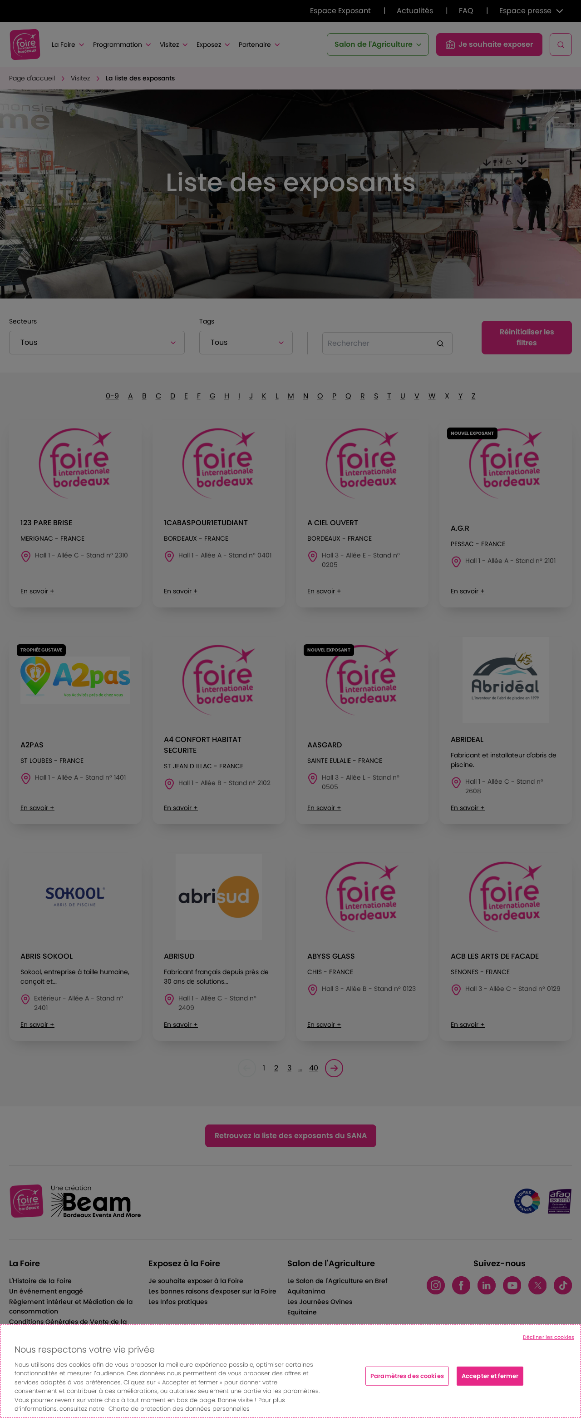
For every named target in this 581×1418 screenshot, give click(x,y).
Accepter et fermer (490, 1376)
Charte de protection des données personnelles (179, 1408)
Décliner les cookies (548, 1337)
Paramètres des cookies (407, 1376)
